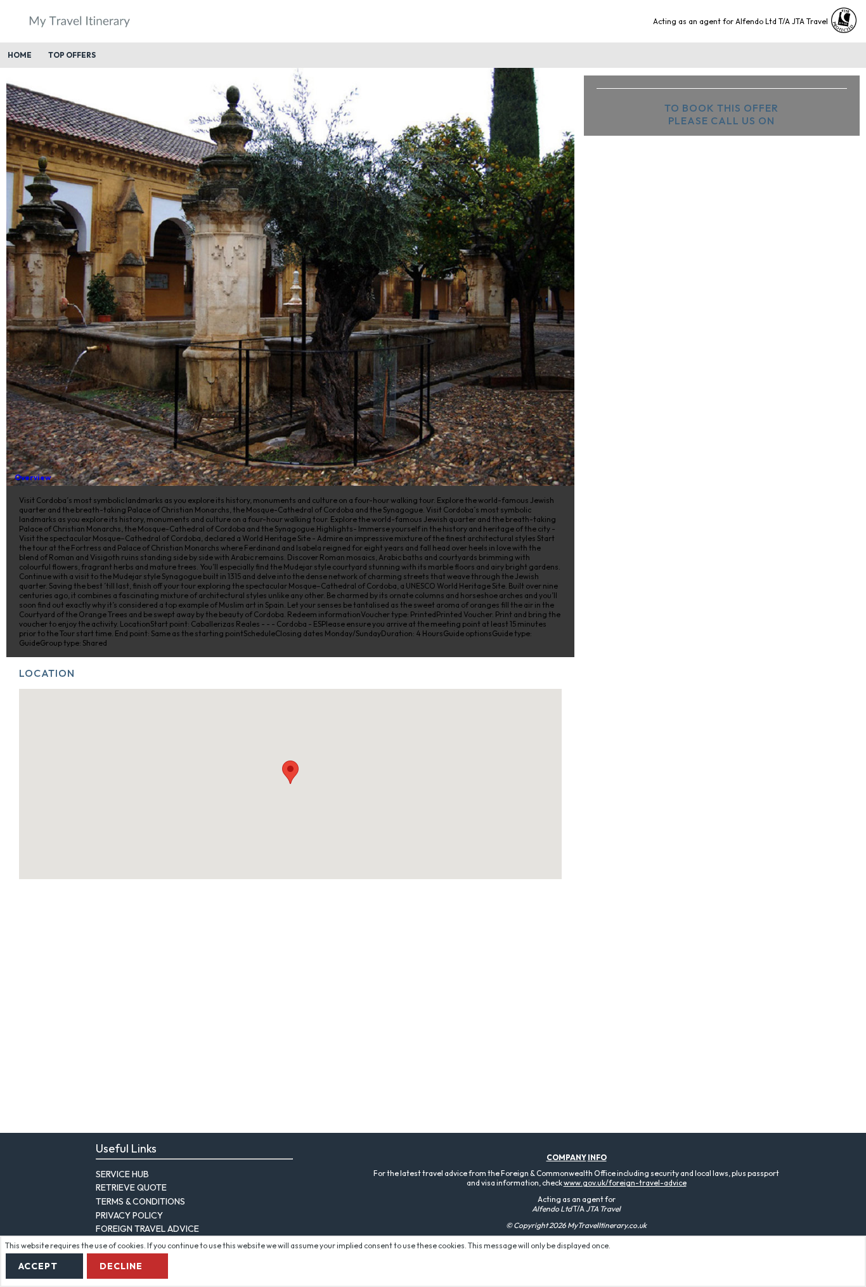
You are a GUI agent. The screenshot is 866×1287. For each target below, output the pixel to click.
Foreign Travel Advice (147, 1228)
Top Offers (72, 55)
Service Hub (122, 1174)
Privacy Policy (129, 1215)
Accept (38, 1266)
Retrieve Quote (131, 1187)
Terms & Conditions (140, 1201)
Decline (121, 1266)
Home (20, 55)
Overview (33, 477)
